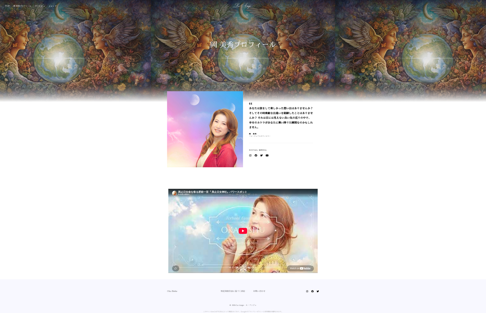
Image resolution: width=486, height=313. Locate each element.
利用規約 (268, 311)
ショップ (52, 6)
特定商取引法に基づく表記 (233, 291)
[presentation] (44, 6)
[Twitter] (261, 155)
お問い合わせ (259, 291)
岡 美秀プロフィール (22, 6)
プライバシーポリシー (255, 311)
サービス (39, 6)
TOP (7, 6)
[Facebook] (256, 155)
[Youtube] (267, 155)
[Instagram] (250, 155)
